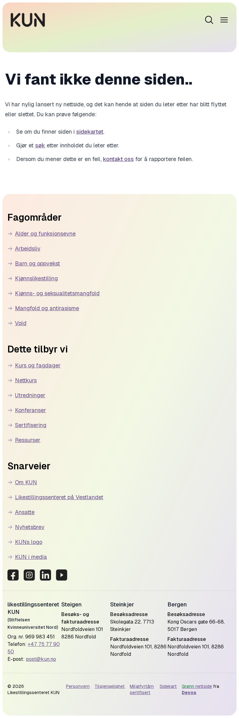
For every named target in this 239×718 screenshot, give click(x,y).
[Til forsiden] (28, 19)
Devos (189, 692)
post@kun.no (41, 659)
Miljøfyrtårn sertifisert (142, 689)
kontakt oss (118, 159)
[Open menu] (209, 20)
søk (40, 145)
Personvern (78, 686)
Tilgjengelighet (110, 686)
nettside (197, 686)
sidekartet (89, 131)
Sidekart (168, 686)
